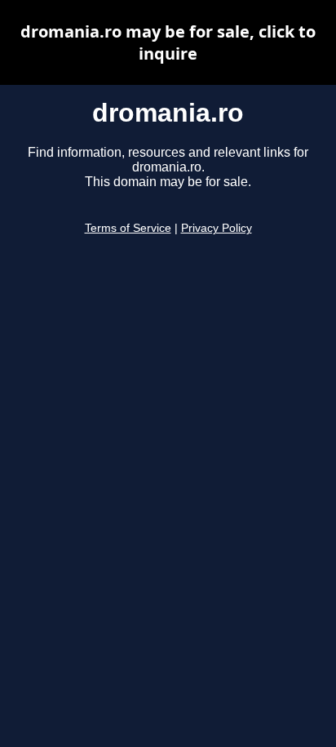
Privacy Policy (216, 228)
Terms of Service (128, 228)
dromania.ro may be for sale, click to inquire (168, 42)
